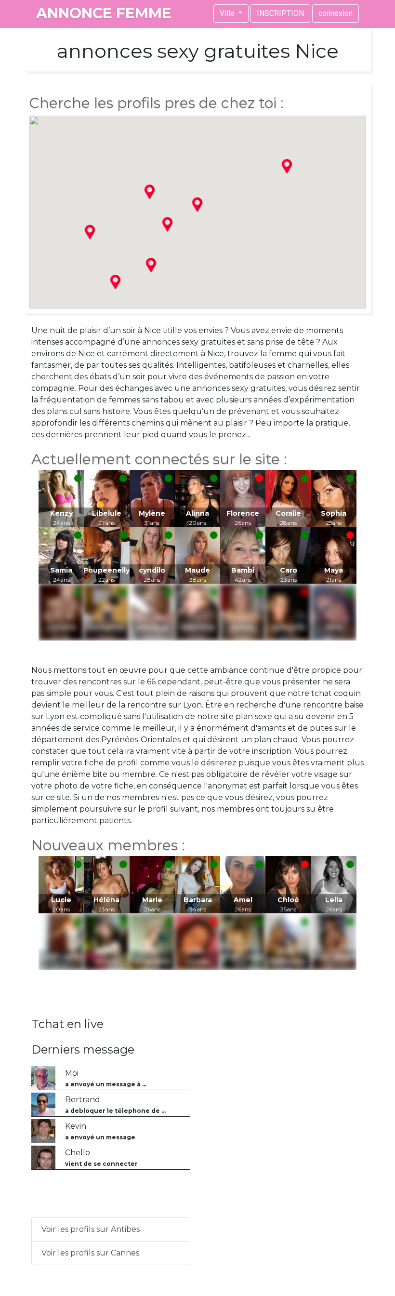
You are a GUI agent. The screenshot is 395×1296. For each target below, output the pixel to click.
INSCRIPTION (280, 13)
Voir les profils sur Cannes (90, 1252)
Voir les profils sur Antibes (90, 1229)
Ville (228, 13)
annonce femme (103, 13)
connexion (335, 13)
